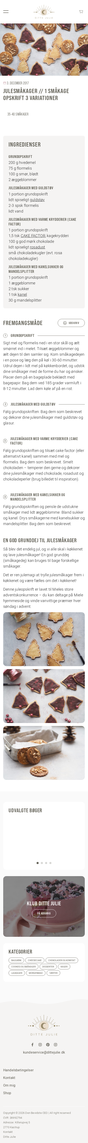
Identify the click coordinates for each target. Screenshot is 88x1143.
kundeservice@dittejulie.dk (44, 1052)
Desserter (48, 966)
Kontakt (9, 1077)
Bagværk (16, 960)
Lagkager (16, 973)
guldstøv (37, 199)
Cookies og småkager (23, 966)
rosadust (37, 247)
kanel (22, 294)
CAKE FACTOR (33, 235)
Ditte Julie (9, 1137)
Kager (64, 966)
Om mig (9, 1085)
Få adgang (44, 913)
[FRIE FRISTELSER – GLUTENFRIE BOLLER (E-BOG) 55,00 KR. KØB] (44, 840)
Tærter (53, 973)
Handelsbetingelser (18, 1070)
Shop (7, 1093)
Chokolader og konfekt (61, 960)
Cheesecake (35, 960)
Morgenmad (36, 973)
